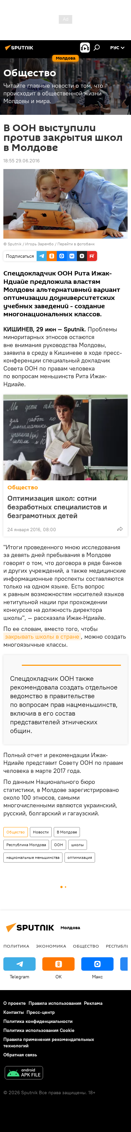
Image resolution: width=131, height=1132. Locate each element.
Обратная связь (20, 1055)
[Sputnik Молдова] (20, 50)
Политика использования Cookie (39, 1030)
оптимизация (80, 857)
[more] (120, 529)
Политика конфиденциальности (38, 1021)
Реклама (93, 1003)
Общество (22, 487)
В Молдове (67, 831)
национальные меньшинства (32, 857)
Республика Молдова (26, 844)
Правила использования (55, 1003)
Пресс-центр (41, 1012)
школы (77, 844)
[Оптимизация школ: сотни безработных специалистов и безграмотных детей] (65, 437)
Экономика (51, 946)
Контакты (13, 1012)
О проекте (14, 1003)
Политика (16, 946)
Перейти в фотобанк (76, 243)
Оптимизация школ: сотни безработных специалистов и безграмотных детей (57, 507)
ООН (58, 844)
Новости (41, 831)
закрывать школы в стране (42, 636)
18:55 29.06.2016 (21, 161)
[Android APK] (24, 1073)
